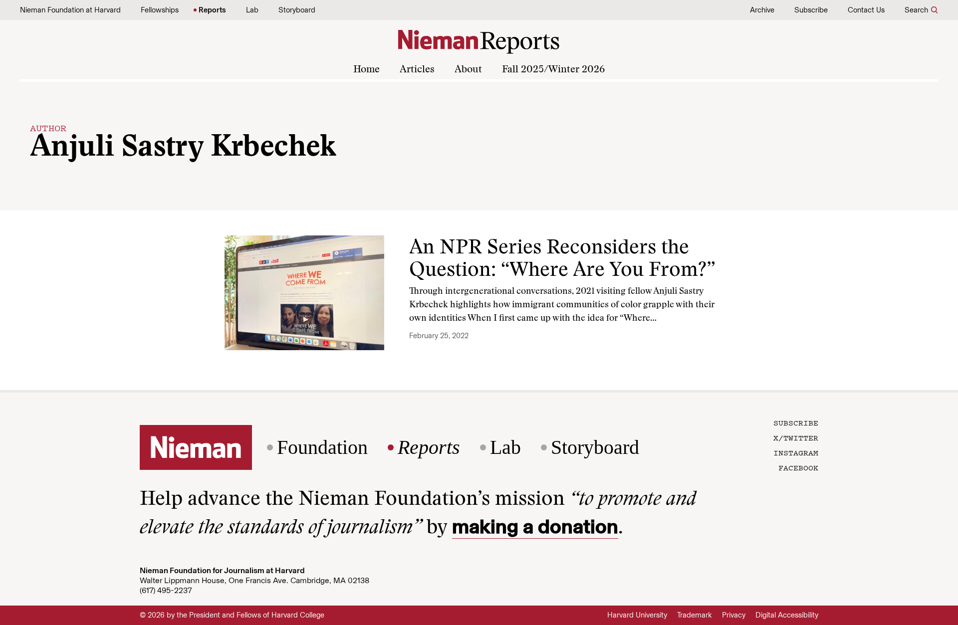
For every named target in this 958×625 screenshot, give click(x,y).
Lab (252, 9)
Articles (417, 70)
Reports (212, 9)
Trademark (694, 615)
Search (916, 9)
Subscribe (811, 9)
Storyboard (296, 9)
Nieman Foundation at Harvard (70, 9)
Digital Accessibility (786, 615)
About (468, 70)
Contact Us (866, 9)
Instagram (795, 452)
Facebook (798, 467)
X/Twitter (795, 437)
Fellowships (160, 9)
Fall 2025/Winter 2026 (553, 70)
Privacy (733, 615)
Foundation (322, 447)
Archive (762, 9)
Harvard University (637, 615)
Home (366, 70)
